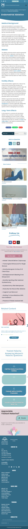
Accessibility (4, 462)
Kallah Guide (4, 474)
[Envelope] (14, 143)
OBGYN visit (4, 480)
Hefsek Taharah (5, 476)
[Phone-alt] (10, 143)
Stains (22, 119)
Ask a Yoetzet (17, 251)
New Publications (5, 510)
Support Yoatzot (5, 460)
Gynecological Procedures (8, 334)
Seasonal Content (6, 512)
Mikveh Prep (4, 477)
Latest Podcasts (5, 509)
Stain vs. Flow (5, 496)
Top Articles (4, 506)
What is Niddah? (5, 472)
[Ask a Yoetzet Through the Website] (14, 380)
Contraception (5, 482)
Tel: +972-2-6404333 (6, 453)
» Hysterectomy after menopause (13, 285)
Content (7, 9)
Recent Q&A (4, 514)
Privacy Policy (4, 464)
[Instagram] (18, 242)
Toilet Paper (5, 121)
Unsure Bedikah (5, 493)
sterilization (5, 103)
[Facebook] (10, 242)
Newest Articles (5, 504)
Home (2, 9)
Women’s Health (14, 9)
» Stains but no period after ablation (13, 289)
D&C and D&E (5, 327)
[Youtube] (14, 242)
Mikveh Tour (4, 488)
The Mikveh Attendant (7, 181)
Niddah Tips (4, 490)
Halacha (12, 460)
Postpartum (4, 479)
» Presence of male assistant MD (12, 301)
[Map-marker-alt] (18, 143)
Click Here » (4, 183)
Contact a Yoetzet (6, 457)
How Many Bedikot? (6, 491)
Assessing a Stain (6, 495)
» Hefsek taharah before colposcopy (14, 260)
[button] (8, 127)
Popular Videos (5, 507)
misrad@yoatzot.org (6, 455)
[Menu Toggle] (26, 5)
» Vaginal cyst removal (9, 292)
